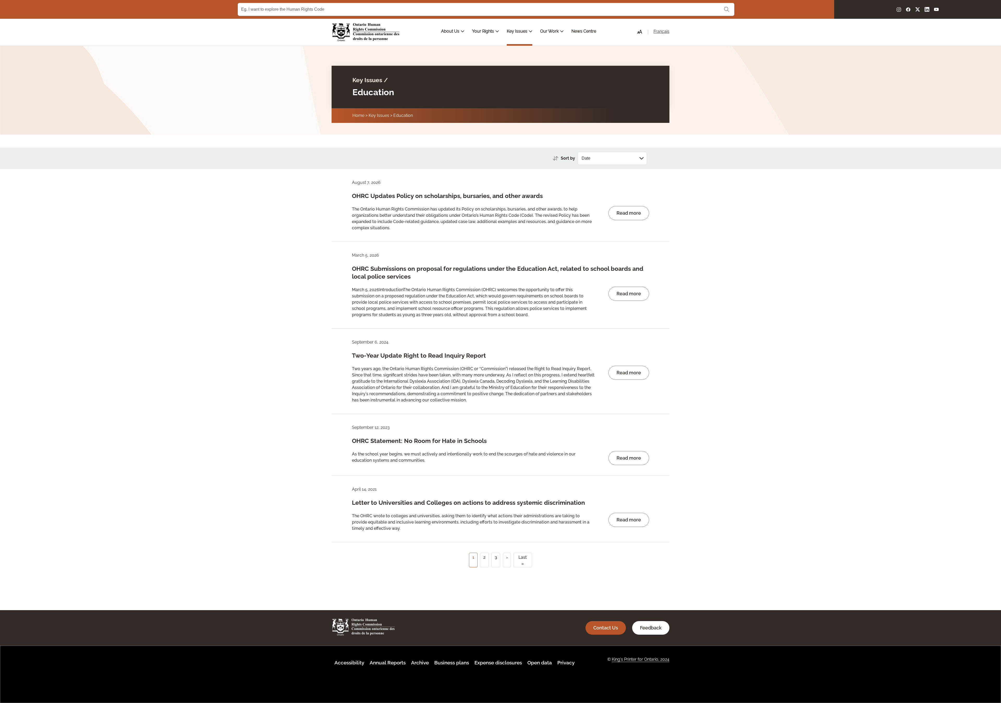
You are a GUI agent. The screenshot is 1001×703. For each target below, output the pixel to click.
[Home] (366, 32)
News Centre (583, 31)
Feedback (651, 627)
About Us (450, 31)
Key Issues (517, 31)
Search (726, 9)
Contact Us (605, 627)
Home (358, 115)
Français (661, 31)
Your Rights (483, 31)
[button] (640, 32)
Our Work (550, 31)
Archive (420, 662)
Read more (629, 213)
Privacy (566, 662)
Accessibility (349, 662)
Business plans (451, 662)
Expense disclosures (498, 662)
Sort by (568, 158)
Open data (539, 662)
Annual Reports (388, 662)
